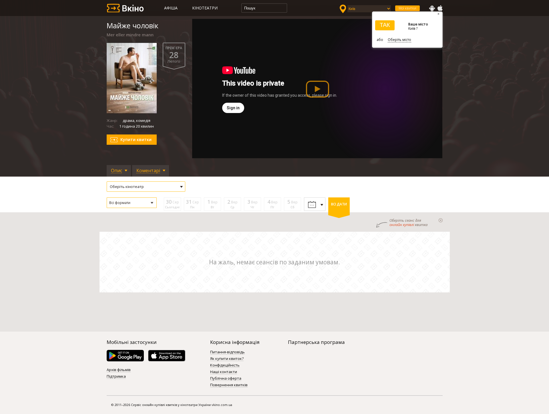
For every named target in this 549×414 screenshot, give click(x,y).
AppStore (440, 8)
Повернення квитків (229, 385)
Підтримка (116, 376)
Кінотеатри (205, 8)
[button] (132, 202)
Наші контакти (223, 372)
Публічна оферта (225, 378)
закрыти (441, 220)
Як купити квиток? (227, 358)
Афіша (171, 8)
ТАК (385, 25)
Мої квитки (407, 8)
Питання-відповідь (227, 352)
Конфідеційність (225, 365)
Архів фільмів (119, 370)
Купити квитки (136, 139)
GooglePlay (432, 8)
